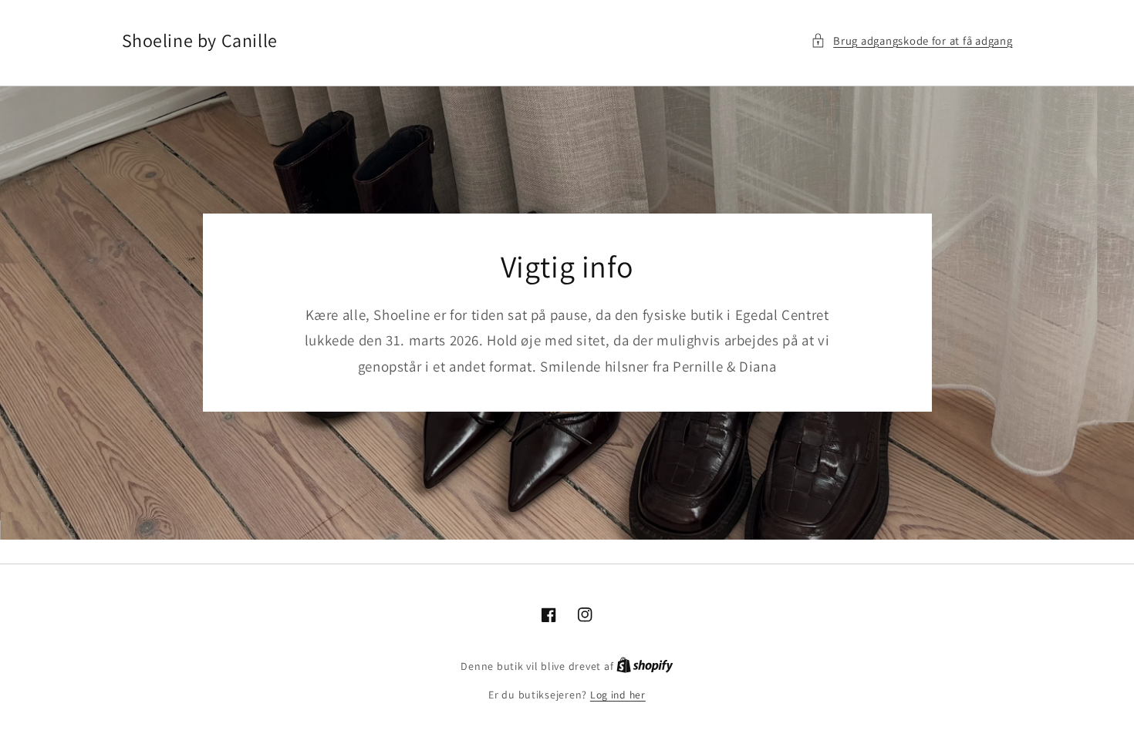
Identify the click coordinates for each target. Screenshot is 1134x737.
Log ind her (618, 695)
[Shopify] (644, 666)
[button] (912, 41)
